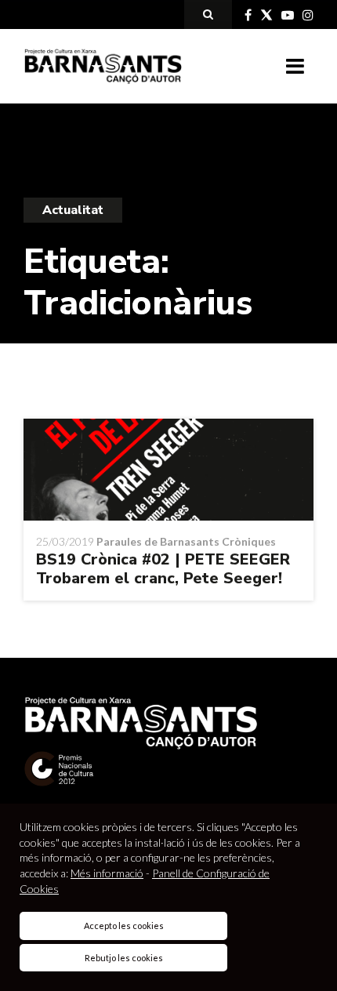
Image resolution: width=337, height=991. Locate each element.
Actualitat (72, 210)
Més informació (107, 873)
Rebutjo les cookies (124, 958)
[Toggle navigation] (295, 67)
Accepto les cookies (124, 925)
